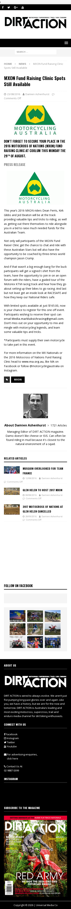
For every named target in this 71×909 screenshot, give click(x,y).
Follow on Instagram (38, 797)
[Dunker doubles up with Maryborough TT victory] (35, 642)
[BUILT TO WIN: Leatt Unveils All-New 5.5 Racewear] (17, 616)
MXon (18, 379)
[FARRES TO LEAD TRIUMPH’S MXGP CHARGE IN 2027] (53, 616)
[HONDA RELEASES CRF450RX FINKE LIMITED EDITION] (17, 642)
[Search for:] (35, 51)
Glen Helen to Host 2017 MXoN (42, 490)
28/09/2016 (30, 516)
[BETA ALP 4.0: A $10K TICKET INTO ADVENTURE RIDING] (53, 629)
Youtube (11, 746)
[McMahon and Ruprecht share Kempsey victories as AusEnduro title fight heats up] (35, 629)
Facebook (11, 734)
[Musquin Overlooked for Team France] (12, 470)
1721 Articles (58, 425)
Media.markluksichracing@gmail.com (38, 319)
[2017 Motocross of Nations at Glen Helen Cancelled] (12, 509)
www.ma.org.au (33, 361)
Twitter (10, 742)
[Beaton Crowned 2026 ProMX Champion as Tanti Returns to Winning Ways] (53, 642)
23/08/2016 (13, 94)
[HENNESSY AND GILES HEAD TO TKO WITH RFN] (17, 629)
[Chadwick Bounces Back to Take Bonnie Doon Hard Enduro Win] (35, 616)
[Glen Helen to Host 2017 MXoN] (12, 491)
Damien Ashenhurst (37, 94)
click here (12, 758)
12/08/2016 (30, 478)
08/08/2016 (30, 495)
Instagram (12, 738)
